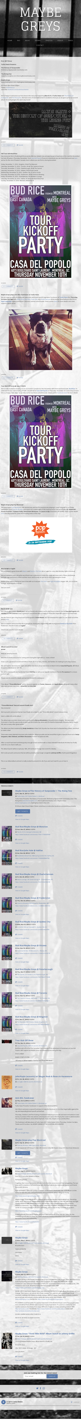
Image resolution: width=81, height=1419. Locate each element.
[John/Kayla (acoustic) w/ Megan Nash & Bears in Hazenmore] (7, 1089)
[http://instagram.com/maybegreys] (44, 1388)
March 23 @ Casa (7, 609)
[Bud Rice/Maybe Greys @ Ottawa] (7, 960)
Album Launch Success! (9, 647)
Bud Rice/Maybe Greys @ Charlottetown (34, 874)
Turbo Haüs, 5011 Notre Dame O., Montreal (30, 796)
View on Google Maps (22, 819)
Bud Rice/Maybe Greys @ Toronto (31, 993)
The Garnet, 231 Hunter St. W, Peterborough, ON (32, 974)
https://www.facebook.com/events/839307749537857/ (32, 1001)
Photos (49, 40)
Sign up (52, 1376)
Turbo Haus (63, 297)
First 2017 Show (6, 61)
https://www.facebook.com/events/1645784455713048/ (32, 977)
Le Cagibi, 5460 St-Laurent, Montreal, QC (29, 1082)
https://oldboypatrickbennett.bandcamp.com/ (29, 1288)
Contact (40, 45)
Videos (60, 40)
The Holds (44, 581)
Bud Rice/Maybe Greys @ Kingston (31, 1016)
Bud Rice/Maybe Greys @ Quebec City (32, 921)
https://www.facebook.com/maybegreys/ (28, 1211)
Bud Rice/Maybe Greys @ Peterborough (34, 969)
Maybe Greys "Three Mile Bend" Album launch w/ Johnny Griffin (45, 1333)
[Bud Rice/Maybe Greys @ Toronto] (7, 1007)
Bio (18, 40)
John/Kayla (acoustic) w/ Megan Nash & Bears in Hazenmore (43, 1076)
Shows (38, 40)
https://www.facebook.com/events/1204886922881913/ (32, 906)
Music (27, 40)
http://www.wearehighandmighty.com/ (27, 1196)
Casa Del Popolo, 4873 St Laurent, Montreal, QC (32, 1046)
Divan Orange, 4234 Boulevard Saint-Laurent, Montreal (34, 1174)
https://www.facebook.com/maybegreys (50, 1299)
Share (21, 145)
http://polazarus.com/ (22, 1309)
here (75, 158)
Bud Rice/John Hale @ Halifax (29, 850)
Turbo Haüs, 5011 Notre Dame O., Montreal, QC (32, 1103)
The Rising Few (16, 98)
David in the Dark (66, 624)
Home (9, 40)
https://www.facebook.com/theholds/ (27, 1222)
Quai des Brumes (17, 509)
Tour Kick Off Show (24, 1040)
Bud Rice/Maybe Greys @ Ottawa (30, 945)
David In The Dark (35, 571)
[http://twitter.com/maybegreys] (37, 1388)
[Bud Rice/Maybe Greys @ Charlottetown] (7, 888)
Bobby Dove (20, 299)
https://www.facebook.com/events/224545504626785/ (32, 929)
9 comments (7, 600)
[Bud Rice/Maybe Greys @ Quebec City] (7, 936)
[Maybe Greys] (7, 1174)
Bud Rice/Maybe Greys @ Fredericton (32, 898)
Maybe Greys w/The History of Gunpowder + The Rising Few (43, 791)
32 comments (8, 145)
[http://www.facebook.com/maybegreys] (40, 1388)
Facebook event (62, 393)
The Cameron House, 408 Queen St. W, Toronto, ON (33, 998)
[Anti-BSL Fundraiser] (7, 1107)
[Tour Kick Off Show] (7, 1043)
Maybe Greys (21, 1168)
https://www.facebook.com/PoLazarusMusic (51, 1309)
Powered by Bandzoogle (40, 1418)
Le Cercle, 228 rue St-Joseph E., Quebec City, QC (32, 927)
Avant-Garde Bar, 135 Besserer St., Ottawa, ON (32, 951)
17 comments (8, 697)
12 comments (8, 378)
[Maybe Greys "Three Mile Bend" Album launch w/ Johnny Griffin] (7, 1348)
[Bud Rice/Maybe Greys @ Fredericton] (7, 912)
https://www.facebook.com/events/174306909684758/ (32, 858)
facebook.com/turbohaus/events (18, 89)
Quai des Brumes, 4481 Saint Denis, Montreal (31, 1145)
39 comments (8, 560)
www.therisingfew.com (30, 801)
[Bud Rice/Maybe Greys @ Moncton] (7, 841)
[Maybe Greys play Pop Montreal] (7, 1149)
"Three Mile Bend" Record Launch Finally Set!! (17, 705)
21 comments (8, 286)
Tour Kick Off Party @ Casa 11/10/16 (13, 386)
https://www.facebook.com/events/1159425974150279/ (32, 953)
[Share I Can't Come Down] (72, 1402)
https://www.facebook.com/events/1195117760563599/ (32, 834)
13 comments (8, 496)
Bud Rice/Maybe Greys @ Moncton (31, 826)
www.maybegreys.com (23, 803)
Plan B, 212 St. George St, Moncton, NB (29, 832)
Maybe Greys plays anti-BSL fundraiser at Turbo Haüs (20, 295)
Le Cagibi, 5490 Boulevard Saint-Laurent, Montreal (33, 1243)
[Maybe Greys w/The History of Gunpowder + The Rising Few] (7, 795)
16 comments (8, 772)
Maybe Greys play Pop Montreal (12, 505)
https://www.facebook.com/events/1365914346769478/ (32, 882)
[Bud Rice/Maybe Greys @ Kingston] (7, 1031)
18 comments (8, 638)
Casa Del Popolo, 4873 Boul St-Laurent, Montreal (32, 1277)
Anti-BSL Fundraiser (24, 1098)
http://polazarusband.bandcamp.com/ (27, 1311)
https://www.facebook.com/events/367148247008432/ (32, 1024)
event (55, 301)
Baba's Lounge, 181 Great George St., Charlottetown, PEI (35, 879)
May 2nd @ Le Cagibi (8, 569)
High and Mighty (55, 581)
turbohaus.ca (10, 87)
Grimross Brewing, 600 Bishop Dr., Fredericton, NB (33, 903)
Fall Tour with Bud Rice (9, 154)
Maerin (24, 571)
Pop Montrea (16, 507)
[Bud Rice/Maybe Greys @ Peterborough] (7, 983)
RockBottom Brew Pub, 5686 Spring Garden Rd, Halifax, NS (35, 856)
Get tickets (23, 811)
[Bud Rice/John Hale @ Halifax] (7, 865)
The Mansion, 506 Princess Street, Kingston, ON (32, 1022)
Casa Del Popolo (36, 158)
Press (70, 40)
